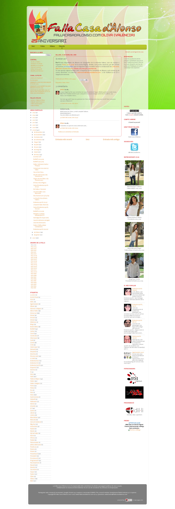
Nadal (32, 429)
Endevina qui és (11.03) (40, 202)
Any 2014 (33, 247)
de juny (36, 147)
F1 (30, 372)
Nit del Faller (34, 433)
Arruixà (32, 317)
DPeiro (67, 79)
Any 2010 (34, 254)
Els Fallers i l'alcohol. (39, 189)
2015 (33, 112)
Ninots (32, 431)
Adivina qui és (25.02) (136, 337)
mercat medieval (35, 422)
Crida (32, 345)
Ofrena (32, 438)
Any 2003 (34, 266)
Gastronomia (34, 397)
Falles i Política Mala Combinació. (39, 226)
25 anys (32, 295)
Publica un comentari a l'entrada (68, 132)
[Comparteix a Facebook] (86, 80)
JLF (31, 408)
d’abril (36, 152)
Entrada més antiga (111, 140)
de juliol (36, 144)
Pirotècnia (33, 447)
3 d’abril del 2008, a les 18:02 (69, 103)
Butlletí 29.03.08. (38, 159)
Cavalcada (33, 336)
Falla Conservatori (36, 104)
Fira (31, 390)
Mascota (33, 420)
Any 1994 (33, 282)
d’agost (36, 142)
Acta (31, 299)
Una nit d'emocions (39, 222)
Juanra (32, 410)
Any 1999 (33, 273)
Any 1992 (33, 286)
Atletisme (33, 322)
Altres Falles (34, 311)
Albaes (32, 306)
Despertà (33, 351)
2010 (34, 125)
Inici (33, 46)
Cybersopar (34, 347)
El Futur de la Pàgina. (39, 183)
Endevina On (34, 363)
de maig (36, 149)
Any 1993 (33, 284)
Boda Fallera (34, 327)
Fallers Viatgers (35, 383)
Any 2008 (34, 257)
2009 (34, 127)
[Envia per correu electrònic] (81, 80)
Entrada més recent (64, 140)
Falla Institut (35, 105)
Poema (32, 449)
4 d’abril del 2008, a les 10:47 (69, 117)
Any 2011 (33, 252)
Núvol (32, 435)
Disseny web (34, 356)
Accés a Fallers (35, 62)
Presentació (34, 454)
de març (36, 154)
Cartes (32, 331)
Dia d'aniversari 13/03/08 (41, 196)
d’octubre (37, 137)
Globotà (32, 399)
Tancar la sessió (36, 67)
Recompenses (34, 463)
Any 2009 (34, 256)
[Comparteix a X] (85, 80)
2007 (34, 238)
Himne (32, 404)
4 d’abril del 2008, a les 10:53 (69, 128)
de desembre (38, 132)
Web (31, 481)
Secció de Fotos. (38, 172)
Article (32, 320)
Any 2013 (33, 248)
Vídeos (52, 46)
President (33, 456)
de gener (37, 235)
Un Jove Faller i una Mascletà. (39, 192)
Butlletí (32, 329)
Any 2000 (34, 272)
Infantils (33, 406)
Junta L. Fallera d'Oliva (38, 100)
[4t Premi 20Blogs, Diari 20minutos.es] (134, 430)
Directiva (62, 47)
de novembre (38, 135)
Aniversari (33, 313)
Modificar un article (37, 65)
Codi (31, 340)
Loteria (32, 415)
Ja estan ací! (37, 157)
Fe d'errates (34, 80)
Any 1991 (33, 288)
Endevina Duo (34, 361)
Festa (32, 386)
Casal (32, 333)
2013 (33, 117)
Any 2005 (34, 263)
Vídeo (32, 476)
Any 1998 (33, 275)
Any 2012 (33, 250)
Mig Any (32, 424)
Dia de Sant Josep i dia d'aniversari (40, 175)
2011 (33, 122)
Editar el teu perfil (36, 69)
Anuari (32, 315)
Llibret (32, 413)
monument (33, 426)
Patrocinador (34, 442)
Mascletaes (34, 417)
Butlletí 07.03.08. (38, 211)
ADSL (32, 302)
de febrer (37, 232)
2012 (33, 120)
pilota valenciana (35, 444)
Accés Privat (34, 297)
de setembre (38, 140)
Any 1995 (33, 281)
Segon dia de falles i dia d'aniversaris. (40, 179)
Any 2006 (34, 261)
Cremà (32, 342)
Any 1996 (33, 279)
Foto (31, 392)
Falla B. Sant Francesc (38, 102)
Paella (32, 440)
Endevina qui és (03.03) (40, 229)
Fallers (32, 381)
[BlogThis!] (83, 80)
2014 (34, 115)
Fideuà (32, 388)
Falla (63, 82)
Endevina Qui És (35, 365)
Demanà (33, 349)
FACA (32, 374)
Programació (34, 460)
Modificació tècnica (37, 71)
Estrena (32, 370)
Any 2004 (34, 264)
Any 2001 (34, 270)
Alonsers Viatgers (35, 308)
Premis (32, 451)
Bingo (32, 324)
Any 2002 (34, 268)
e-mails (32, 358)
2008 (34, 130)
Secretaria (33, 469)
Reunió (32, 465)
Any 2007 (34, 259)
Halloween (33, 401)
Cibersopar (33, 338)
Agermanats (34, 304)
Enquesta (33, 367)
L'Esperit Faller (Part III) (40, 205)
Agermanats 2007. (138, 352)
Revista (32, 467)
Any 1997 (33, 277)
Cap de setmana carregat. (41, 220)
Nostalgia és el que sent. (41, 218)
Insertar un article (36, 64)
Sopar (32, 472)
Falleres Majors (35, 379)
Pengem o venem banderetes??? (38, 214)
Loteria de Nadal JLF (36, 78)
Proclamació (34, 458)
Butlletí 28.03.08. (38, 162)
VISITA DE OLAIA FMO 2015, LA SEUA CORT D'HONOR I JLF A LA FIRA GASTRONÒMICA (40, 91)
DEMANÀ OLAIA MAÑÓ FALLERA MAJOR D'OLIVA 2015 (40, 87)
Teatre (32, 474)
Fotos (43, 46)
